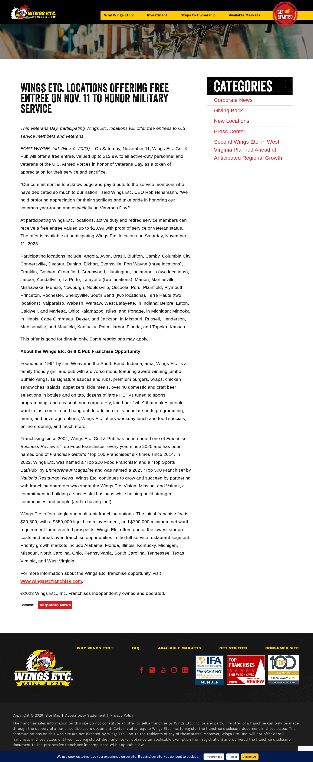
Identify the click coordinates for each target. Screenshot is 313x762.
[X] (152, 670)
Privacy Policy (122, 715)
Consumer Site (282, 648)
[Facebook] (141, 671)
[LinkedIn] (185, 670)
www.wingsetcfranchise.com (51, 581)
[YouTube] (163, 671)
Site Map (53, 715)
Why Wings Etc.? (119, 15)
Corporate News (55, 605)
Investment (157, 15)
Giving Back (228, 110)
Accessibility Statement (85, 715)
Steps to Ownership (198, 15)
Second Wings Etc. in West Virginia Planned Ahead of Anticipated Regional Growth (248, 150)
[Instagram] (174, 671)
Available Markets (244, 15)
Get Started (233, 648)
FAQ (135, 648)
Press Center (229, 131)
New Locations (231, 121)
